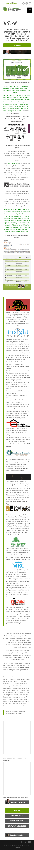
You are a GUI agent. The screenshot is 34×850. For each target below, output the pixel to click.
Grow (17, 810)
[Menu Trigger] (29, 10)
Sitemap (17, 847)
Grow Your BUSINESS (17, 826)
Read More (17, 45)
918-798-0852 (11, 3)
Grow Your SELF (17, 816)
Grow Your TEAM (17, 821)
